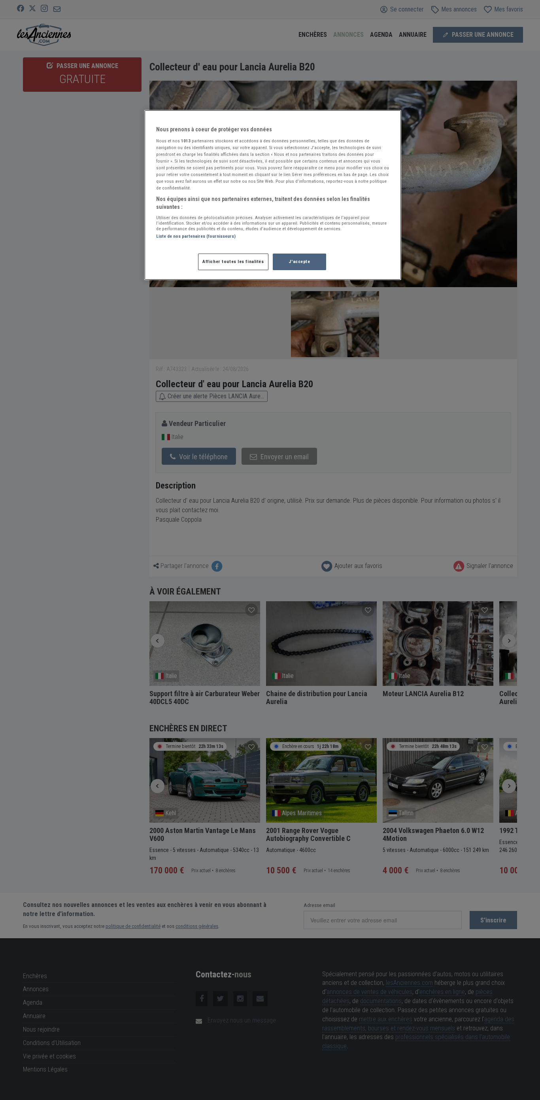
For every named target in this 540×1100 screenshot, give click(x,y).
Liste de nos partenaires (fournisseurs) (196, 236)
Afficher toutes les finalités (233, 261)
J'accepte (299, 261)
